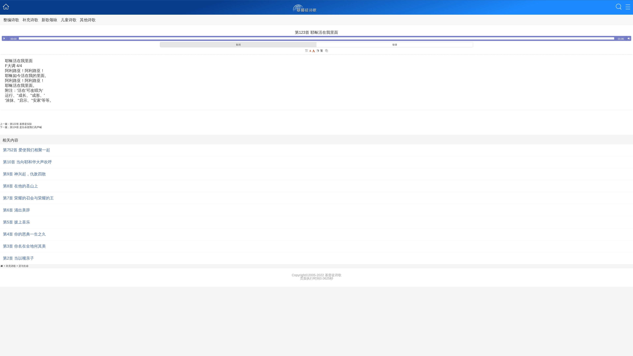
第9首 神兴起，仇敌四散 (24, 174)
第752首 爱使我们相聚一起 (26, 150)
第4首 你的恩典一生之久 (24, 234)
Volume (628, 38)
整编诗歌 (11, 20)
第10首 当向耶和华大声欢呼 (27, 162)
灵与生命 (24, 266)
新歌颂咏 (49, 20)
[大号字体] (313, 50)
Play (4, 38)
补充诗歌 (30, 20)
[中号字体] (310, 50)
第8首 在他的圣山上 (20, 186)
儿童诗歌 (68, 20)
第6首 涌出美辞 (16, 210)
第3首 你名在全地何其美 (24, 246)
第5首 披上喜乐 (16, 222)
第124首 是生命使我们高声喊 (26, 127)
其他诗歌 (88, 20)
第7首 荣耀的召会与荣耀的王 (28, 198)
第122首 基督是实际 (21, 123)
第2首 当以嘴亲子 (18, 258)
